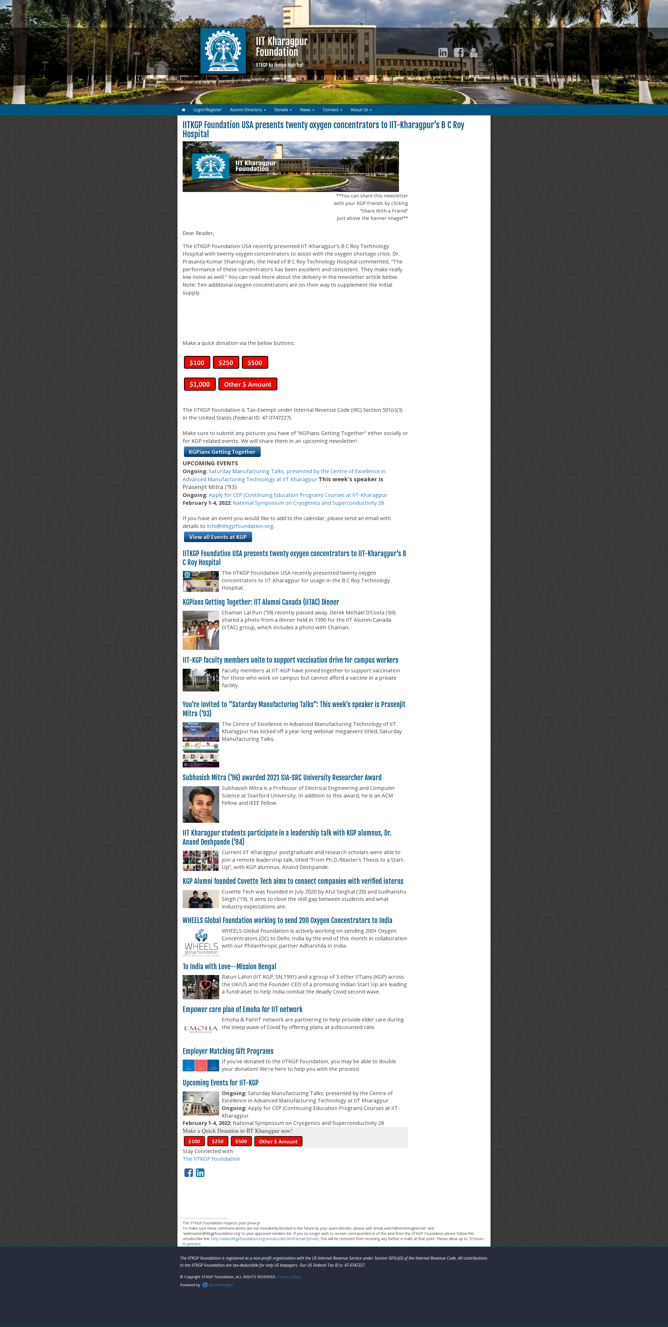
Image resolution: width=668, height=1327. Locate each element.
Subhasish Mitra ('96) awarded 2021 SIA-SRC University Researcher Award (282, 777)
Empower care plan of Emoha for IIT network (242, 1009)
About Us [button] (360, 110)
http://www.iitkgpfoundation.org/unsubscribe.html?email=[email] (265, 1238)
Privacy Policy (288, 1276)
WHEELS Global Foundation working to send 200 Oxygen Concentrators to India (287, 920)
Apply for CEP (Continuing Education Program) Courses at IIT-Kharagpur (298, 494)
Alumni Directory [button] (246, 110)
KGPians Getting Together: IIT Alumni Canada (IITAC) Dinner (261, 602)
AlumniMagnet (221, 1284)
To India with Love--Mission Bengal (229, 966)
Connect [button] (331, 110)
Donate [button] (281, 110)
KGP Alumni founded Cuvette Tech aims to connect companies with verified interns (293, 881)
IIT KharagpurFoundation (282, 51)
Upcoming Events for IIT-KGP (221, 1083)
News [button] (306, 110)
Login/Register (208, 110)
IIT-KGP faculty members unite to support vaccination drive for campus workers (290, 660)
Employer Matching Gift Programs (228, 1051)
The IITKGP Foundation (211, 1158)
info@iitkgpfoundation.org (240, 526)
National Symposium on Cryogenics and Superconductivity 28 (308, 502)
